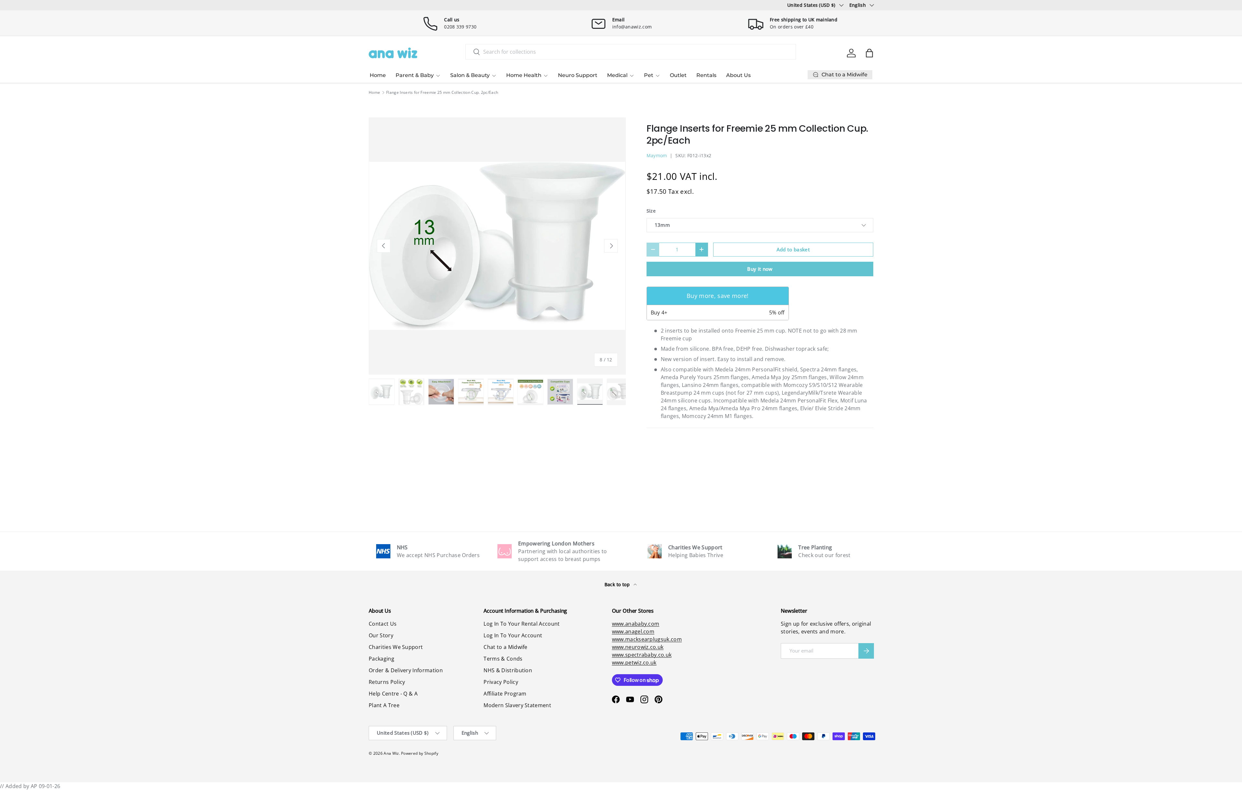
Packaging (381, 658)
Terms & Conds (503, 658)
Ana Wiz (391, 753)
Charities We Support (396, 647)
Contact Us (383, 623)
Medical (617, 75)
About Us (738, 75)
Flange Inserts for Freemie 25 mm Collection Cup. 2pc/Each (442, 92)
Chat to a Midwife (505, 647)
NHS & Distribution (508, 670)
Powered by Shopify (419, 753)
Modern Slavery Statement (517, 705)
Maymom (657, 155)
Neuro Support (577, 75)
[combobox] (631, 51)
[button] (869, 53)
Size (651, 211)
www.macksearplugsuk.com (647, 639)
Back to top (618, 584)
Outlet (678, 75)
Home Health (523, 75)
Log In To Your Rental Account (522, 623)
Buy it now (759, 269)
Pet (648, 75)
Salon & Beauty (470, 75)
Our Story (381, 635)
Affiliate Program (505, 693)
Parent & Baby (415, 75)
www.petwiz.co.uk (634, 662)
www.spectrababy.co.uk (642, 654)
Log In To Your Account (513, 635)
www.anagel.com (633, 631)
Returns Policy (387, 682)
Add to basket (793, 249)
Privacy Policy (501, 682)
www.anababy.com (635, 623)
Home (378, 75)
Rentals (706, 75)
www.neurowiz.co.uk (638, 647)
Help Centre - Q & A (393, 693)
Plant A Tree (384, 705)
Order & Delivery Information (406, 670)
